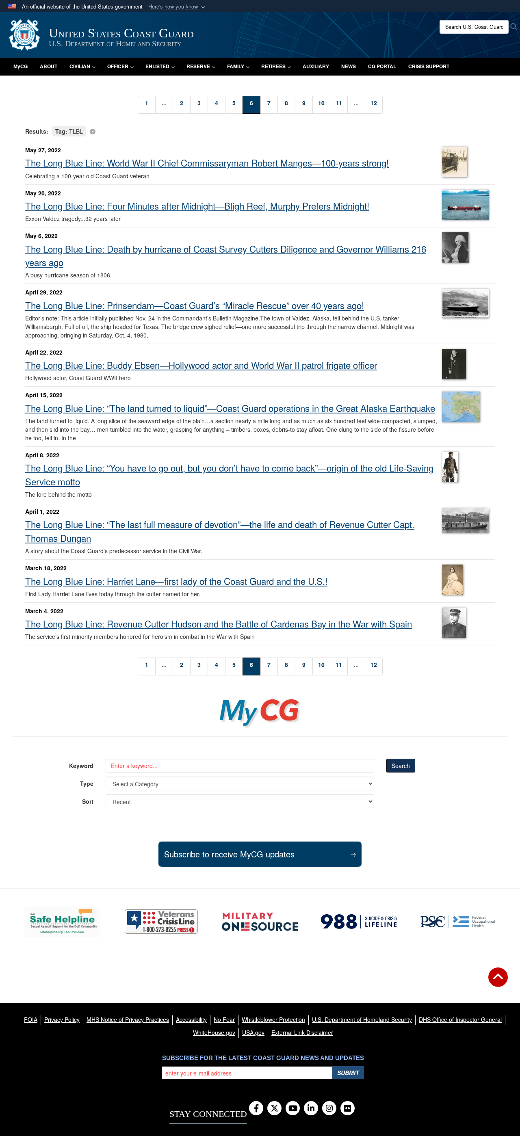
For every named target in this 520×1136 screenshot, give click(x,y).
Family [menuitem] (235, 66)
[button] (177, 6)
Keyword (81, 766)
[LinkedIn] (311, 1109)
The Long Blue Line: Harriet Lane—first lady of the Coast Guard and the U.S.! (176, 580)
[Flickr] (347, 1109)
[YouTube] (293, 1109)
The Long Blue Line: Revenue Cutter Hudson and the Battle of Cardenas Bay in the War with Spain (218, 623)
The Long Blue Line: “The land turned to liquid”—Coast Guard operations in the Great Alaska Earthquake (230, 407)
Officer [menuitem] (117, 66)
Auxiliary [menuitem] (316, 66)
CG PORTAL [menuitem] (382, 66)
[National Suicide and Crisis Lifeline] (359, 921)
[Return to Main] (498, 982)
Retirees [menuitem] (273, 66)
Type (86, 783)
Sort (87, 801)
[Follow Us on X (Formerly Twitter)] (274, 1109)
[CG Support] (260, 921)
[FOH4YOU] (458, 921)
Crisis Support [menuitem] (428, 66)
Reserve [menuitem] (198, 66)
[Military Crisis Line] (161, 921)
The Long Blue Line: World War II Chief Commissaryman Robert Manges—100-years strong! (207, 162)
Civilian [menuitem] (79, 66)
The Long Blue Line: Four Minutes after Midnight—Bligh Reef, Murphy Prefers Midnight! (197, 205)
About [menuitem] (48, 66)
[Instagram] (329, 1109)
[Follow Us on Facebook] (256, 1109)
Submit (348, 1073)
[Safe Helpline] (62, 921)
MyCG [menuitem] (20, 66)
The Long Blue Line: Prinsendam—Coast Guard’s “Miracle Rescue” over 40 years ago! (194, 305)
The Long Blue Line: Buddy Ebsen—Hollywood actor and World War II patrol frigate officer (201, 364)
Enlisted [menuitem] (157, 66)
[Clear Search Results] (260, 130)
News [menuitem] (348, 66)
